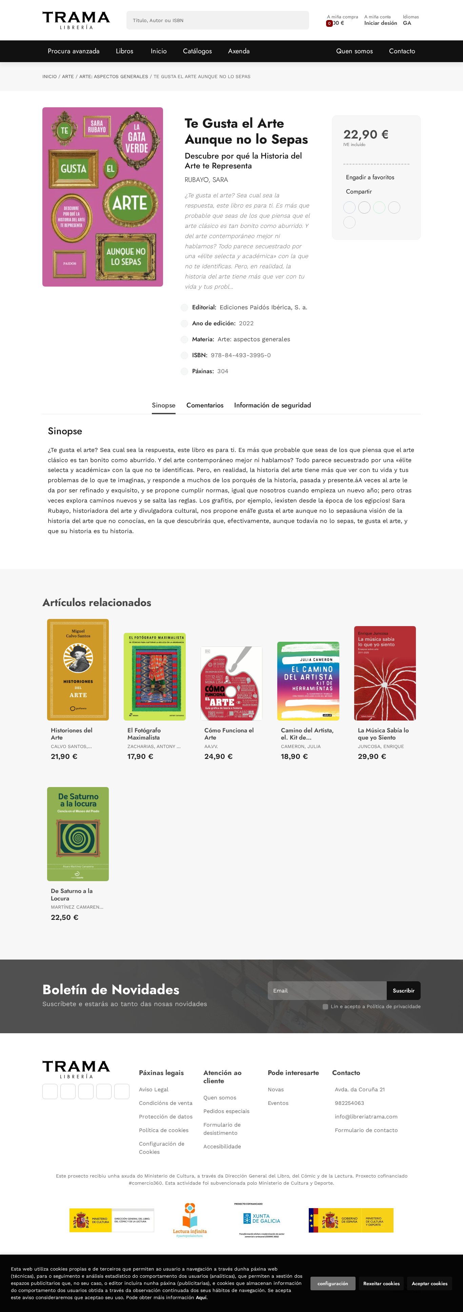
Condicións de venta (166, 1103)
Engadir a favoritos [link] (370, 177)
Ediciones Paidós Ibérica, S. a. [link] (263, 307)
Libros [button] (124, 51)
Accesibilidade (222, 1146)
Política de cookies (163, 1130)
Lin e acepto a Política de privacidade (376, 1006)
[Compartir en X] (364, 207)
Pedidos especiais (226, 1111)
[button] (342, 20)
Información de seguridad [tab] (272, 405)
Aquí (201, 1297)
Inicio (49, 76)
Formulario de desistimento (222, 1129)
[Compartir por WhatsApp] (379, 207)
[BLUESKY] (121, 1091)
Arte (68, 76)
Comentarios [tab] (204, 405)
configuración (333, 1283)
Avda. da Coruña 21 (360, 1089)
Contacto (402, 51)
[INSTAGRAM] (68, 1091)
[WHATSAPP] (104, 1091)
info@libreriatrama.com (366, 1116)
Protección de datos (166, 1116)
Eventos (278, 1103)
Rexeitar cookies (381, 1283)
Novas (276, 1089)
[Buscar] (298, 20)
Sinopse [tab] (164, 405)
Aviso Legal (153, 1089)
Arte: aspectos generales (113, 76)
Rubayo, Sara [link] (206, 180)
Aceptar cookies (429, 1283)
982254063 (349, 1103)
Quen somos (354, 51)
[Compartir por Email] (394, 207)
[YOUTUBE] (86, 1091)
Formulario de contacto (366, 1130)
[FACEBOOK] (50, 1091)
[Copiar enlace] (349, 222)
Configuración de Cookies (161, 1148)
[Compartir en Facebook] (349, 207)
